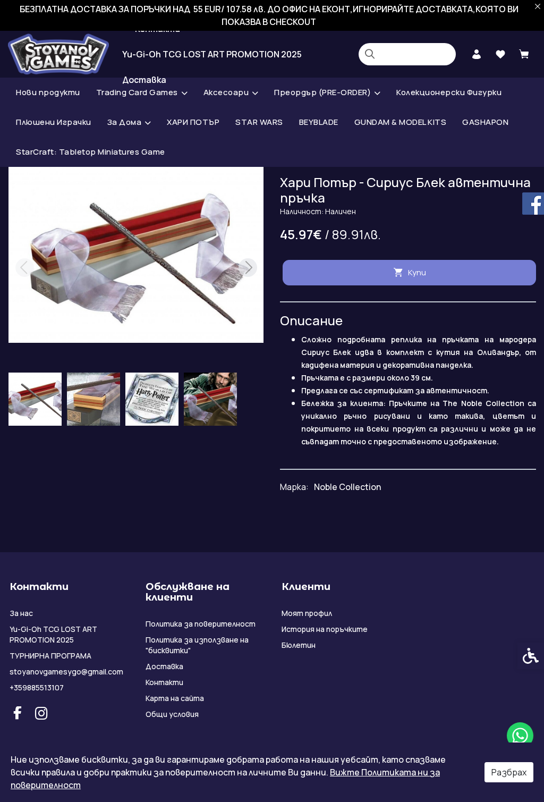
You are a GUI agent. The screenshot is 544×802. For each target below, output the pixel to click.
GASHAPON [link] (485, 122)
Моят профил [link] (307, 613)
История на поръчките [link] (325, 629)
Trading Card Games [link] (137, 92)
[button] (35, 399)
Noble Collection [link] (347, 487)
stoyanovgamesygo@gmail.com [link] (66, 671)
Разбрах (508, 772)
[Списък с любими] (500, 54)
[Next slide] (248, 267)
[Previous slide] (24, 267)
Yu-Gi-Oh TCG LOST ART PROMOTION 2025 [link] (212, 54)
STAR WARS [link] (259, 122)
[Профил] (476, 53)
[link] (520, 735)
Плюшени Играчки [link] (53, 122)
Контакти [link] (164, 682)
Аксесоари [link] (226, 92)
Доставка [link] (164, 666)
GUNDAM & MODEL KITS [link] (400, 122)
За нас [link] (21, 613)
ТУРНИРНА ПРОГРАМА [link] (50, 656)
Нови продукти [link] (48, 92)
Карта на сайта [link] (175, 698)
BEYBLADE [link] (318, 122)
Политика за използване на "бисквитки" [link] (197, 645)
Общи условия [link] (172, 714)
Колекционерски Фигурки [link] (449, 92)
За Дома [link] (124, 122)
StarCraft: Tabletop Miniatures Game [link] (90, 151)
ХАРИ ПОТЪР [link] (193, 122)
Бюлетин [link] (299, 645)
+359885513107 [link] (37, 687)
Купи (417, 272)
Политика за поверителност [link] (201, 624)
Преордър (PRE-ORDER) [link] (322, 92)
